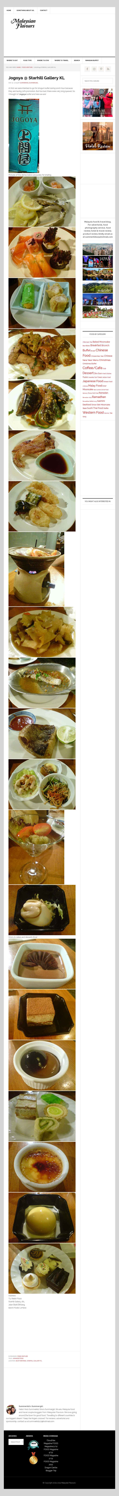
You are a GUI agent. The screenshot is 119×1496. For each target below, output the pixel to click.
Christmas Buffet (89, 363)
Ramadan (103, 393)
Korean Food (108, 381)
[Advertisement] (81, 35)
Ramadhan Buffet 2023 (90, 401)
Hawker (91, 377)
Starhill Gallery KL (34, 1361)
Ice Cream (98, 377)
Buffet (86, 350)
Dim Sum (98, 373)
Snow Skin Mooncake (101, 405)
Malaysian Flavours (23, 24)
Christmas (105, 360)
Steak (85, 408)
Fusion (85, 377)
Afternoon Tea (87, 342)
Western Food (93, 412)
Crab (104, 368)
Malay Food (95, 385)
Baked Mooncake (101, 342)
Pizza (90, 393)
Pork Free (95, 393)
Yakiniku (106, 413)
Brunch (105, 345)
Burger (93, 351)
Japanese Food (18, 1358)
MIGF (105, 386)
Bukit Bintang (21, 1361)
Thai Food (98, 408)
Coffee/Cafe (92, 368)
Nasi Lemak (97, 389)
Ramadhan (99, 397)
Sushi (90, 408)
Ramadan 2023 (87, 397)
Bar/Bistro (86, 346)
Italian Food (107, 377)
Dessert (88, 373)
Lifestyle (85, 386)
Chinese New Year (97, 356)
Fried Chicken (106, 373)
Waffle (105, 408)
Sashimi (101, 401)
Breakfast (95, 345)
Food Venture (22, 1356)
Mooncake (88, 389)
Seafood (87, 404)
